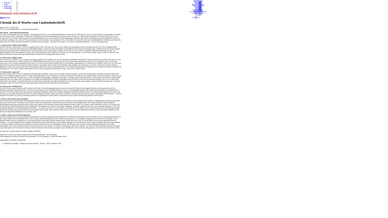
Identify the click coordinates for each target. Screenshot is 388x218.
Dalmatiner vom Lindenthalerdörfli (18, 13)
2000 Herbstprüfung (198, 0)
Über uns (7, 2)
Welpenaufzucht (196, 17)
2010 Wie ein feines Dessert (198, 5)
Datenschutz (8, 8)
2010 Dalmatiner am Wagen (198, 4)
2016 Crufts (198, 8)
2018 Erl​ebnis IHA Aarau (198, 10)
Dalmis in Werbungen (198, 12)
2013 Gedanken (198, 6)
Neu (196, 18)
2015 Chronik (198, 7)
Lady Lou (200, 14)
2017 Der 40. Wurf (198, 9)
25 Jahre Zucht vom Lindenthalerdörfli (198, 11)
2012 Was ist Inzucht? (198, 6)
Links (6, 4)
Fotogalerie (198, 13)
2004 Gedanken (198, 3)
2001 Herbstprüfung (198, 1)
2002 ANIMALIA (198, 2)
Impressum (7, 6)
